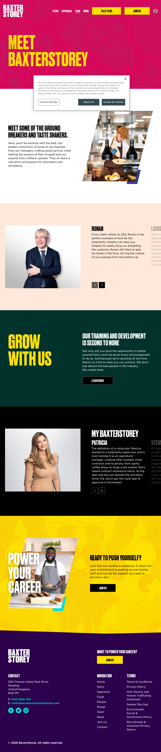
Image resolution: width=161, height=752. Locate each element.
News (86, 11)
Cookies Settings (48, 102)
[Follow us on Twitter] (18, 710)
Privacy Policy (136, 686)
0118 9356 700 (21, 699)
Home (101, 681)
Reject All (88, 102)
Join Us (110, 660)
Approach (67, 11)
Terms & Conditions (139, 681)
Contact (102, 727)
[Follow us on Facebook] (11, 710)
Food (100, 696)
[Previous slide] (95, 285)
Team (77, 11)
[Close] (125, 78)
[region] (81, 93)
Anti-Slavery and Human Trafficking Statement (139, 695)
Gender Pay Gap (137, 704)
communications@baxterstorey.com (35, 703)
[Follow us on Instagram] (26, 710)
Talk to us (106, 11)
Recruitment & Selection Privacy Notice (138, 726)
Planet (101, 706)
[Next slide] (102, 285)
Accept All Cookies (113, 102)
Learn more (97, 380)
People (101, 701)
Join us (137, 11)
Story (55, 11)
